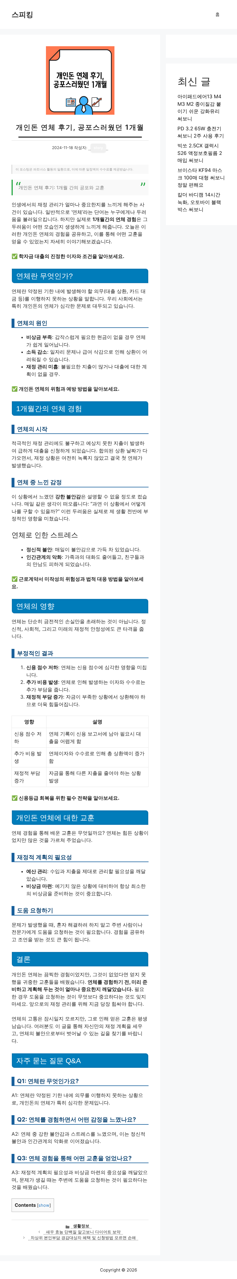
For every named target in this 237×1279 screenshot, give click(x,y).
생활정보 (81, 1226)
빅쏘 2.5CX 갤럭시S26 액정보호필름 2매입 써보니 (199, 153)
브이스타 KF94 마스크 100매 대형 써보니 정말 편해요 (201, 177)
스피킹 (22, 14)
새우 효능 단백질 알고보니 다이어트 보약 (83, 1232)
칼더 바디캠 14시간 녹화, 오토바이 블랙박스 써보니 (199, 202)
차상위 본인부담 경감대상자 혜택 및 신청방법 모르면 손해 (83, 1237)
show (43, 1205)
